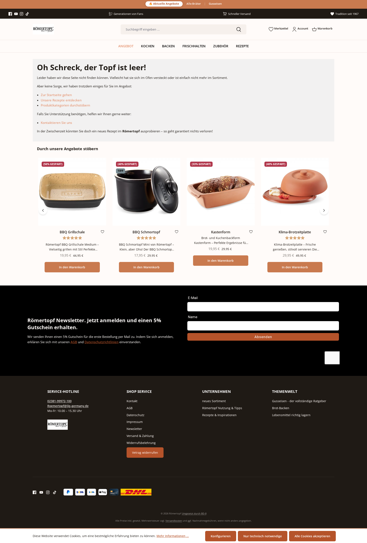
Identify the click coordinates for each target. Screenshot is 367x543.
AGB (74, 342)
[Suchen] (238, 29)
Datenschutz (135, 415)
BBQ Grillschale (72, 232)
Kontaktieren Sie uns (56, 122)
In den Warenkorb (72, 267)
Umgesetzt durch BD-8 (194, 513)
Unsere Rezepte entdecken (61, 100)
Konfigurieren (221, 536)
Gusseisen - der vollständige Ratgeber (299, 401)
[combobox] (176, 29)
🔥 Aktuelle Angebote (164, 4)
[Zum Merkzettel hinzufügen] (102, 232)
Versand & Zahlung (140, 436)
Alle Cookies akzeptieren (312, 536)
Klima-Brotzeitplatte (295, 232)
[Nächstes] (324, 210)
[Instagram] (21, 14)
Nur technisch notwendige (262, 536)
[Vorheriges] (43, 210)
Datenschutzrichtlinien (102, 342)
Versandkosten (173, 520)
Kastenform (220, 232)
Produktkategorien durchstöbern (65, 105)
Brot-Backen (280, 408)
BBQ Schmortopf (146, 232)
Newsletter (134, 429)
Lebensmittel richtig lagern (291, 415)
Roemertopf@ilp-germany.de (68, 406)
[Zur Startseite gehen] (43, 29)
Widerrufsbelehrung (141, 443)
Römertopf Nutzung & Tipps (222, 408)
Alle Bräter (193, 4)
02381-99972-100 (59, 401)
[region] (183, 210)
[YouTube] (16, 14)
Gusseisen (215, 4)
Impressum (135, 422)
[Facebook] (10, 14)
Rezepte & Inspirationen (219, 415)
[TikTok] (27, 14)
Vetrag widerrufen (145, 453)
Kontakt (132, 401)
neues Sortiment (214, 401)
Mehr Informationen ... (173, 536)
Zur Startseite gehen (56, 95)
